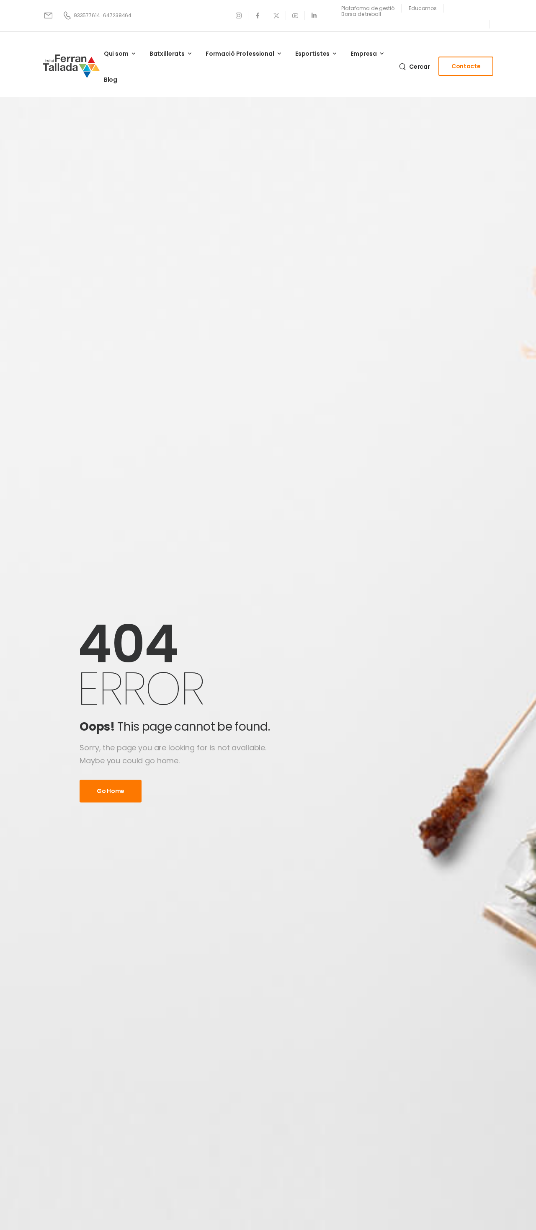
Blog (110, 79)
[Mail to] (49, 15)
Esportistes (312, 53)
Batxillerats (167, 53)
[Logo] (71, 66)
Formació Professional (240, 53)
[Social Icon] (239, 15)
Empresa (363, 53)
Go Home (110, 791)
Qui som (116, 53)
